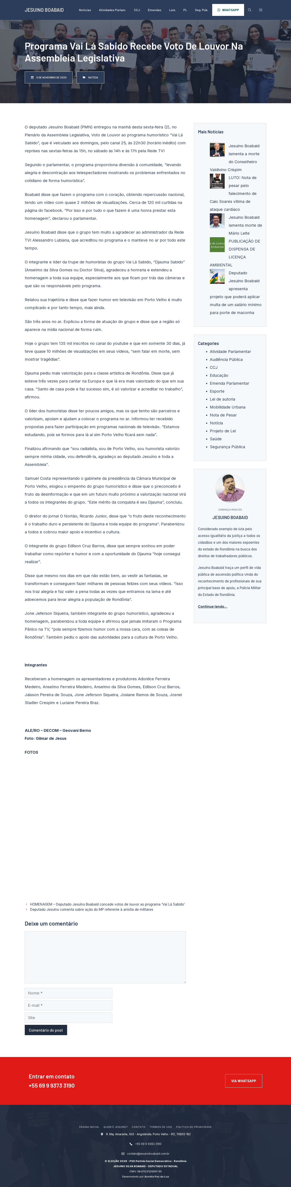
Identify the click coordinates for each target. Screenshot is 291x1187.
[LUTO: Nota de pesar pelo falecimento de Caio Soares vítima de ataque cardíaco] (217, 182)
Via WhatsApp (243, 1081)
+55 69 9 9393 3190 (148, 1144)
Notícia (216, 423)
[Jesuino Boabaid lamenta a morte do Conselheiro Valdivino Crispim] (217, 150)
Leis (172, 10)
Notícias (85, 10)
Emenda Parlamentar (229, 383)
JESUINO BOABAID (44, 10)
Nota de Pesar (223, 415)
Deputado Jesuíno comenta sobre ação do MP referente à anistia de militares (91, 909)
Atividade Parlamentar (230, 351)
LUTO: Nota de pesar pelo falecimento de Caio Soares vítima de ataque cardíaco (233, 193)
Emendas (154, 10)
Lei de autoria (222, 399)
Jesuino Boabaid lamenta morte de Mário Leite (245, 225)
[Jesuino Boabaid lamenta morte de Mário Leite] (217, 222)
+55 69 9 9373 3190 (52, 1085)
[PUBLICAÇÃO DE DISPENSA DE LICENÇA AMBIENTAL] (217, 246)
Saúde (216, 438)
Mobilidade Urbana (227, 407)
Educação (219, 375)
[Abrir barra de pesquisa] (249, 10)
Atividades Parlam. (112, 10)
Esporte (217, 391)
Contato (139, 1126)
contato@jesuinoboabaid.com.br (148, 1153)
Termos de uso (160, 1126)
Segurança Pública (227, 446)
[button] (260, 10)
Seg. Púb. (201, 10)
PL (185, 10)
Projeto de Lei (223, 431)
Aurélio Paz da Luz (157, 1176)
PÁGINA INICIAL (89, 1126)
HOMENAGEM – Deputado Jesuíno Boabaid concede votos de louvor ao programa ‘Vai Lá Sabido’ (107, 904)
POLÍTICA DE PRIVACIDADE (194, 1126)
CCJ (137, 10)
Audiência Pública (226, 359)
